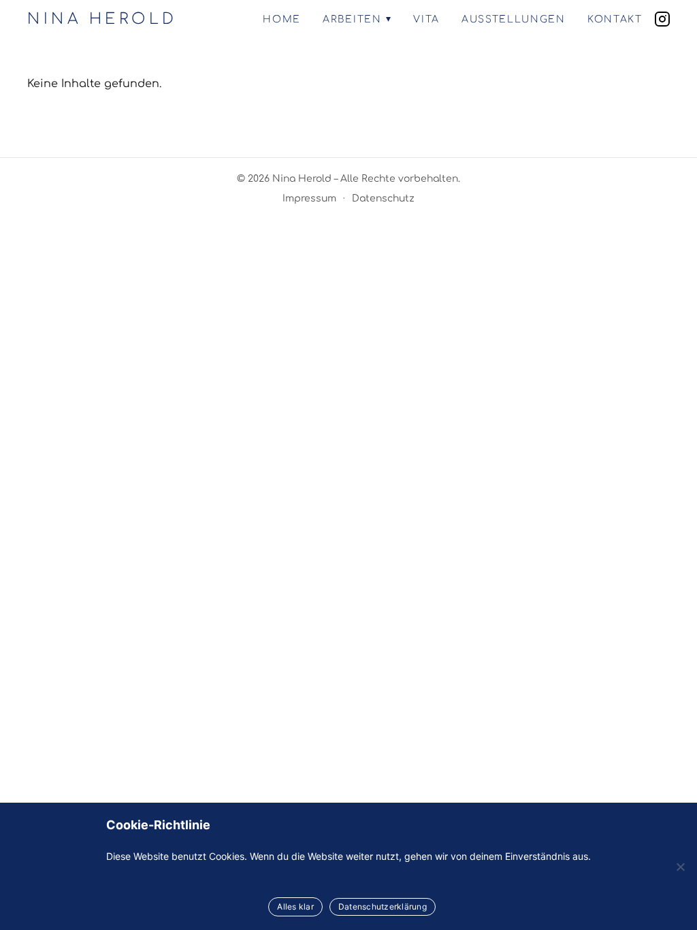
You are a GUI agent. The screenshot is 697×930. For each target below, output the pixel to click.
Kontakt (615, 19)
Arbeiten (352, 19)
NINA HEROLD (102, 19)
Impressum (309, 198)
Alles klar (295, 906)
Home (282, 19)
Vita (426, 19)
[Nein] (680, 866)
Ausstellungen (513, 19)
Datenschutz (383, 198)
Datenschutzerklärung (382, 906)
